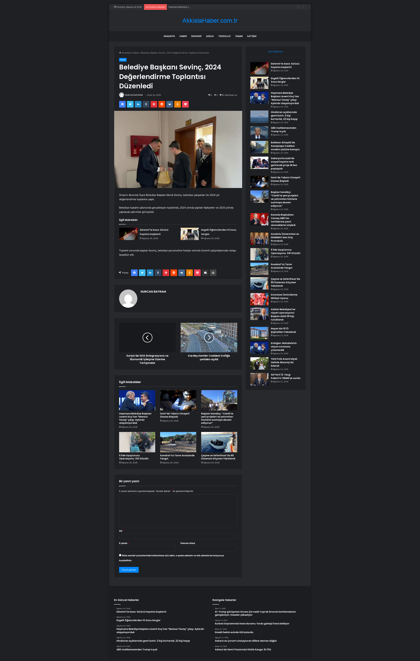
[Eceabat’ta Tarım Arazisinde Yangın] (178, 442)
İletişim (251, 36)
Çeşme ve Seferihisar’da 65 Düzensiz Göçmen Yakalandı (218, 457)
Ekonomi (196, 36)
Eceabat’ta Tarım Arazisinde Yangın (177, 457)
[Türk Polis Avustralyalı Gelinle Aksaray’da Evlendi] (259, 363)
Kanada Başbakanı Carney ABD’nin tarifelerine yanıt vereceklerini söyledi (283, 220)
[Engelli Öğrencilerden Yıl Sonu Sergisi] (190, 234)
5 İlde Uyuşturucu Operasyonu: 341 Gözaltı (134, 457)
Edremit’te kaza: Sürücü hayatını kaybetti (285, 65)
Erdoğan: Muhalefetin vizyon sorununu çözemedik (284, 347)
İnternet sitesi (187, 543)
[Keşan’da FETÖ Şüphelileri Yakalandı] (259, 333)
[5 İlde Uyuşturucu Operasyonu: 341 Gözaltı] (137, 442)
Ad (121, 530)
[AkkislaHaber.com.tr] (210, 21)
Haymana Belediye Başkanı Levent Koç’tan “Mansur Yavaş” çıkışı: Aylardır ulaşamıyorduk (212, 7)
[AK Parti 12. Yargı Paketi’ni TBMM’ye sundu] (259, 379)
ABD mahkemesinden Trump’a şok (283, 129)
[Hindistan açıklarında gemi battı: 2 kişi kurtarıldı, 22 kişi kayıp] (259, 116)
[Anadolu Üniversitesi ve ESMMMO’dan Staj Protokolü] (259, 238)
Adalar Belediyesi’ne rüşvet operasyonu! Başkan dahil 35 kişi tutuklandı (283, 314)
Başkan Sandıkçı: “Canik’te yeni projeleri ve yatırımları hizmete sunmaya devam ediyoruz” (217, 418)
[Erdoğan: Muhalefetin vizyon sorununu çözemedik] (259, 348)
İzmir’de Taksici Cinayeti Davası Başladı (174, 415)
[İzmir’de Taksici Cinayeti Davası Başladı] (178, 400)
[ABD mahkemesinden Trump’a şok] (259, 132)
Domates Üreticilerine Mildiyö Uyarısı (284, 296)
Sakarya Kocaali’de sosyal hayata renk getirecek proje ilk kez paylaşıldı (284, 163)
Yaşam (239, 36)
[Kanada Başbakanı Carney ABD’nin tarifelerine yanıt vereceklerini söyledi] (259, 219)
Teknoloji (224, 36)
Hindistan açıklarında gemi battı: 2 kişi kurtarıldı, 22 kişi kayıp (284, 115)
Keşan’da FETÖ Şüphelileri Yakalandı (283, 330)
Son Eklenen (275, 51)
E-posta (124, 543)
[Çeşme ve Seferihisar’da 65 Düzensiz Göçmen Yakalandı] (219, 442)
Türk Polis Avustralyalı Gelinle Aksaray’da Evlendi (284, 362)
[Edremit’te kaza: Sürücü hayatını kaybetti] (128, 234)
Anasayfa (169, 36)
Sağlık (210, 36)
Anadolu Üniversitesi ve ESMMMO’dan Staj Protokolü (285, 237)
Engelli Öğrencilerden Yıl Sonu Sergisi (285, 80)
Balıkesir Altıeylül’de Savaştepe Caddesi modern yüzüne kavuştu (285, 146)
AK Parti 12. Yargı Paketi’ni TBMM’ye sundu (285, 376)
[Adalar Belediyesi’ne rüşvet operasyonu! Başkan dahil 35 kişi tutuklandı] (259, 314)
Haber (183, 36)
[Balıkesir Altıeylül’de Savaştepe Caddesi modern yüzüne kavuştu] (259, 147)
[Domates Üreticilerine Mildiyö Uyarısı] (259, 299)
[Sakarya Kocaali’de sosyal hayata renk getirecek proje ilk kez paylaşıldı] (259, 163)
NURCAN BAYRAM (134, 95)
